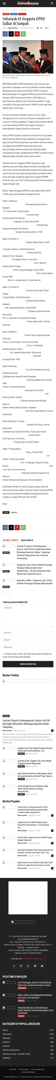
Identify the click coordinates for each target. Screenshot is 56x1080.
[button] (4, 3)
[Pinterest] (17, 34)
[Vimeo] (35, 966)
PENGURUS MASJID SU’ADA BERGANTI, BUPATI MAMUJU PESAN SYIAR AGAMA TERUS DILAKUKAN (35, 1010)
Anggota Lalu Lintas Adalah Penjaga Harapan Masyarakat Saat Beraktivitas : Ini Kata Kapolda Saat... (33, 825)
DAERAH (14, 10)
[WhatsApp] (23, 34)
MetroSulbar (13, 28)
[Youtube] (42, 966)
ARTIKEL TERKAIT (10, 540)
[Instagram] (21, 966)
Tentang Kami (24, 1069)
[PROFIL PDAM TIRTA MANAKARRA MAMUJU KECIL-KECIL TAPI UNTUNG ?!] (9, 998)
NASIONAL (22, 14)
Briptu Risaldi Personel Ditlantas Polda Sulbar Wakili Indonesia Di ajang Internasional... (33, 789)
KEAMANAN (22, 988)
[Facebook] (5, 34)
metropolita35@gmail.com (34, 958)
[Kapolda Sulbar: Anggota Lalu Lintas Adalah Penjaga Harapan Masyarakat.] (9, 583)
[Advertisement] (28, 897)
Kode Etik (13, 1069)
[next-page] (8, 593)
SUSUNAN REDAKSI (28, 1072)
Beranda (6, 10)
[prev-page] (4, 593)
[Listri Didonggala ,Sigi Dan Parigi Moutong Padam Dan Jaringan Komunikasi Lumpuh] (9, 985)
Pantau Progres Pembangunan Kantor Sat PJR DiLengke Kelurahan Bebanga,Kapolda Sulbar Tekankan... (26, 724)
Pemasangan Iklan (38, 1069)
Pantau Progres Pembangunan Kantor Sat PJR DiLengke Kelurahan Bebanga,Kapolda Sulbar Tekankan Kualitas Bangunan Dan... (33, 809)
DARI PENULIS (27, 540)
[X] (11, 34)
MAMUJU (23, 10)
